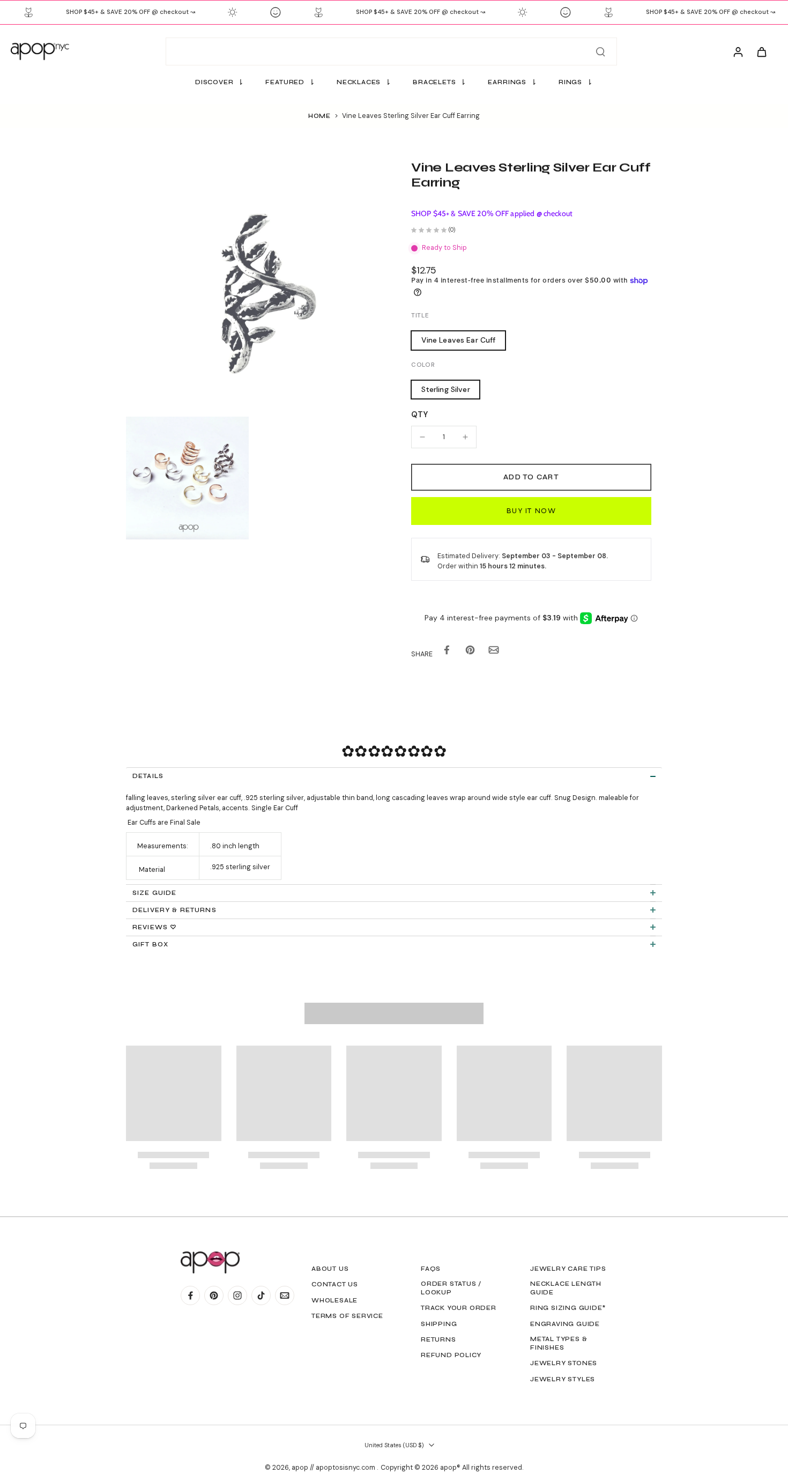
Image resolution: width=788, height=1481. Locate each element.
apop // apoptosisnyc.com (334, 1467)
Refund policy (451, 1355)
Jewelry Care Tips (568, 1268)
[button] (531, 477)
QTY (419, 414)
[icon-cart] (761, 51)
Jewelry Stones (563, 1363)
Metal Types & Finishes (558, 1343)
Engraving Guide (565, 1324)
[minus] (422, 437)
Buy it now (531, 511)
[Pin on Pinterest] (470, 652)
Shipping (439, 1324)
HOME (319, 116)
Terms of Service (347, 1316)
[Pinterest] (214, 1295)
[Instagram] (237, 1295)
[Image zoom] (251, 285)
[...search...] (600, 51)
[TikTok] (261, 1295)
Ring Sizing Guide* (568, 1308)
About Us (329, 1268)
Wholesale (334, 1300)
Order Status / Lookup (451, 1288)
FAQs (431, 1268)
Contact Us (334, 1284)
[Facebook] (190, 1295)
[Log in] (737, 51)
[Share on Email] (493, 652)
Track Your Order (458, 1308)
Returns (438, 1339)
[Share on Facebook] (446, 652)
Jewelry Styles (562, 1379)
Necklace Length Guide (565, 1288)
